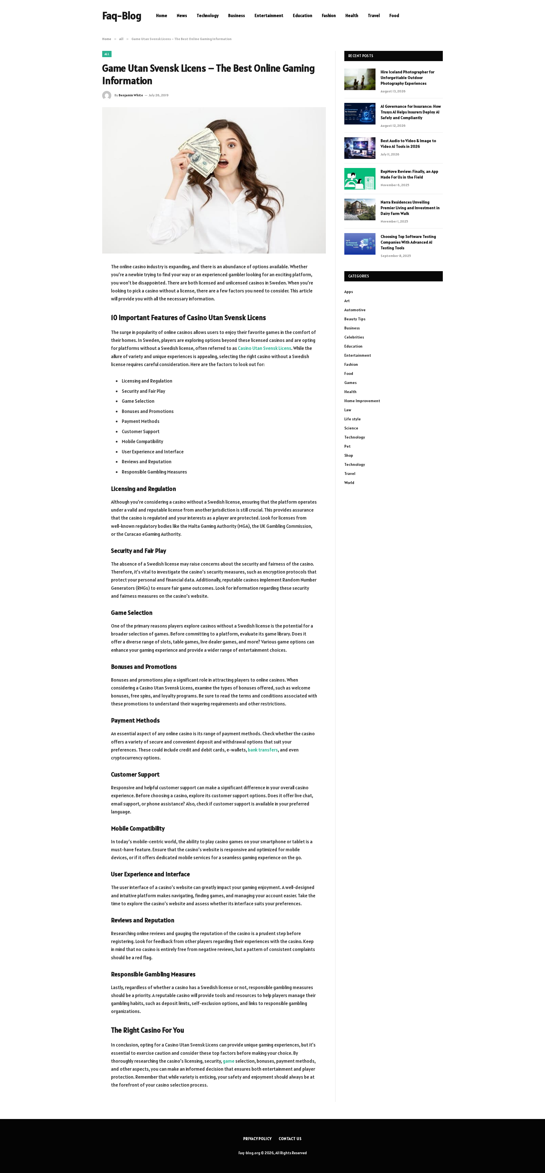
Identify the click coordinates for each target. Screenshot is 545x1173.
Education (302, 15)
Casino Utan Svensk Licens (264, 348)
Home (161, 15)
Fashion (329, 15)
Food (394, 15)
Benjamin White (131, 95)
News (182, 15)
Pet (347, 446)
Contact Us (290, 1138)
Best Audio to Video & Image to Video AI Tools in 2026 (408, 143)
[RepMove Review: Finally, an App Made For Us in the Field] (360, 179)
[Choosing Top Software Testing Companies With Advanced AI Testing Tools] (360, 244)
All (106, 54)
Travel (374, 15)
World (349, 482)
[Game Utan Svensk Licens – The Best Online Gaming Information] (214, 180)
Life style (352, 419)
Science (351, 428)
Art (347, 300)
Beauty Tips (354, 318)
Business (236, 15)
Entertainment (269, 15)
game (228, 1061)
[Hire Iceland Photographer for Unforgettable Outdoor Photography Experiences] (360, 79)
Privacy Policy (257, 1138)
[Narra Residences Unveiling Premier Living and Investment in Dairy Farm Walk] (360, 209)
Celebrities (354, 337)
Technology (208, 15)
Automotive (355, 309)
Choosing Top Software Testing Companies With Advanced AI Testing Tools (408, 242)
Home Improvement (362, 400)
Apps (348, 291)
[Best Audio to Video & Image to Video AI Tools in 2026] (360, 148)
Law (347, 409)
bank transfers (263, 750)
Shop (348, 455)
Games (350, 382)
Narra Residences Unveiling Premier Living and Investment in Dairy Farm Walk (410, 208)
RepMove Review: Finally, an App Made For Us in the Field (409, 174)
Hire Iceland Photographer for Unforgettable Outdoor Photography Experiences (407, 77)
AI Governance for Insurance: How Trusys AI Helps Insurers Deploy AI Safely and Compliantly (411, 112)
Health (351, 15)
